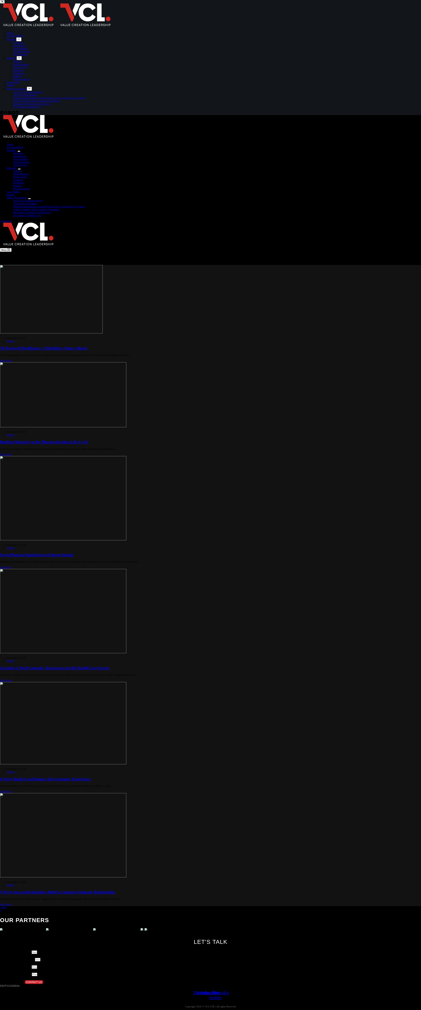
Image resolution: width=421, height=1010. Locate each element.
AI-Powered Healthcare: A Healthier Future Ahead (44, 348)
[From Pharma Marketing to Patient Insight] (63, 539)
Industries (12, 168)
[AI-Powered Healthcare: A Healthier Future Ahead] (51, 332)
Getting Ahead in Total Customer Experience (36, 209)
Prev (3, 907)
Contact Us (6, 221)
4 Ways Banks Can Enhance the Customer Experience (45, 779)
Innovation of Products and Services (32, 212)
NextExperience (21, 162)
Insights (11, 194)
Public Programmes (17, 197)
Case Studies (13, 191)
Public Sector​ (20, 177)
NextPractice (19, 156)
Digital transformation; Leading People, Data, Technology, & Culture (49, 206)
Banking (17, 185)
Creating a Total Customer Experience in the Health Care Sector (55, 668)
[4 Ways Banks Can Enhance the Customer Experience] (63, 763)
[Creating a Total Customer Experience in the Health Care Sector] (63, 652)
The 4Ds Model (15, 147)
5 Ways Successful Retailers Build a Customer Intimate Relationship (57, 892)
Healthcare (18, 183)
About (10, 144)
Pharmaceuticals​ (21, 188)
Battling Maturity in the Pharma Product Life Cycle (44, 442)
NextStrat (18, 153)
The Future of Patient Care (27, 215)
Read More (6, 360)
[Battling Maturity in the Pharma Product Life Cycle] (63, 426)
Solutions (11, 150)
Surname (30, 959)
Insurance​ (18, 180)
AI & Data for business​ (25, 203)
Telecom (17, 171)
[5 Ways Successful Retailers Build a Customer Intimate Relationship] (63, 876)
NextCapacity (20, 165)
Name (28, 952)
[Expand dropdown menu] (19, 151)
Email (28, 967)
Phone (28, 974)
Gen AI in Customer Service (28, 200)
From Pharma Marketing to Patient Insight (36, 555)
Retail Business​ (21, 174)
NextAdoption (20, 159)
